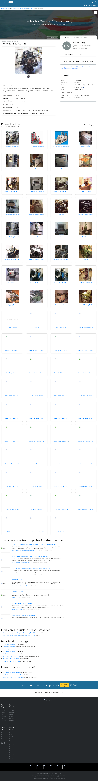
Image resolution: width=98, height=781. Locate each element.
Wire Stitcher (61, 532)
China (50, 550)
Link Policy (12, 758)
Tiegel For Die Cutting (85, 486)
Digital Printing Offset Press (13, 237)
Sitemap (3, 734)
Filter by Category (89, 125)
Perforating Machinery (31, 635)
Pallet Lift (37, 327)
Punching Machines (12, 373)
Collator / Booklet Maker (12, 169)
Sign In (95, 5)
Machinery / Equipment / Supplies (12, 633)
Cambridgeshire (33, 609)
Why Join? (11, 712)
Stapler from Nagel (86, 464)
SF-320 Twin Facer (18, 580)
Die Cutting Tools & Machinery (33, 633)
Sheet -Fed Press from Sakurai (63, 418)
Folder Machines (12, 282)
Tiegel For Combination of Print (63, 486)
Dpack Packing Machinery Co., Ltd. (21, 585)
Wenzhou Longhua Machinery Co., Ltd (22, 562)
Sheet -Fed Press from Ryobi (38, 418)
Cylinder (61, 214)
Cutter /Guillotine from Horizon (14, 191)
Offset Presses (12, 327)
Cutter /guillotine (86, 191)
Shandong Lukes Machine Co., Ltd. (21, 574)
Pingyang (35, 562)
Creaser (85, 169)
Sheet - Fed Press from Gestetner (39, 373)
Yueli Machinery (16, 597)
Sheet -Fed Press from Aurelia (87, 395)
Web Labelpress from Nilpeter (38, 532)
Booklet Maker (85, 146)
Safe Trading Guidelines (12, 734)
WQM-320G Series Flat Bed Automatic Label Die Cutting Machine (34, 545)
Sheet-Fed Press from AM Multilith (39, 441)
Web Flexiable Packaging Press (87, 509)
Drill (37, 237)
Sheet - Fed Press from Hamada (63, 373)
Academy (11, 742)
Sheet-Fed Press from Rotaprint (63, 441)
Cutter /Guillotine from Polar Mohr (64, 191)
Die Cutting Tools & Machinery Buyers (18, 675)
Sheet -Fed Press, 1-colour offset (87, 418)
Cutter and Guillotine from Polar (39, 214)
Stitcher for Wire (37, 486)
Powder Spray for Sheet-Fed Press (39, 350)
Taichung (23, 597)
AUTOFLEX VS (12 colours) (61, 146)
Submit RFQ (64, 685)
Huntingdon (25, 609)
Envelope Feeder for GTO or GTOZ (15, 259)
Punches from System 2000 (86, 350)
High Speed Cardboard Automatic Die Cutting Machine (31, 568)
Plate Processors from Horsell (87, 327)
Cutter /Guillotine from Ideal (37, 191)
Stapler (61, 464)
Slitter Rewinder (37, 464)
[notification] (92, 2)
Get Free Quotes (87, 5)
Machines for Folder (61, 305)
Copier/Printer (61, 169)
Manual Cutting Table (85, 305)
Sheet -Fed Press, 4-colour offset (14, 441)
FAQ (2, 732)
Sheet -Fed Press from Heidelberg (15, 418)
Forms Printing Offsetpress (62, 282)
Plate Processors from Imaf (13, 350)
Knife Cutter (37, 305)
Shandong (38, 574)
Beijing (33, 585)
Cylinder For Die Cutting (85, 214)
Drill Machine (86, 237)
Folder (86, 259)
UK (39, 609)
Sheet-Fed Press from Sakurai (14, 464)
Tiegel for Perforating (61, 509)
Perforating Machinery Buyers (15, 670)
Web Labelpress (12, 532)
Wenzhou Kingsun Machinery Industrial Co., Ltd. (25, 550)
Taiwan (28, 597)
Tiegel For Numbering (12, 509)
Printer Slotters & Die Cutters (22, 603)
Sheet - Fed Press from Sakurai (14, 395)
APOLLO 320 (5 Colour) (37, 146)
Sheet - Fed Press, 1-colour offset (63, 395)
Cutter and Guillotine (12, 214)
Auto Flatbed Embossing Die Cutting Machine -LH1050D (31, 556)
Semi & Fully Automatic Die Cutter (24, 615)
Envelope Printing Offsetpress (63, 259)
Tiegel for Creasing (36, 509)
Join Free (11, 710)
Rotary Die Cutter (18, 592)
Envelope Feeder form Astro (37, 259)
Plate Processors (61, 327)
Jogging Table (12, 305)
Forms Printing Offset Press (37, 282)
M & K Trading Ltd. (17, 609)
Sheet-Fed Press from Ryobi (86, 441)
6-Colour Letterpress (12, 146)
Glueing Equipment (86, 282)
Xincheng (40, 550)
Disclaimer (12, 748)
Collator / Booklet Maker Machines (39, 169)
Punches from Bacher (61, 350)
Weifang (33, 574)
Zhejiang (45, 550)
